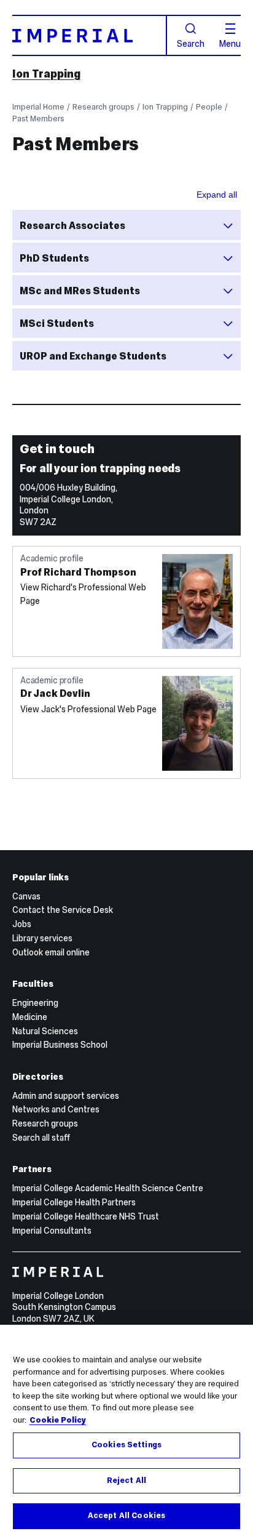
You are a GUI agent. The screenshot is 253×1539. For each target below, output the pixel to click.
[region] (126, 1432)
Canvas (26, 896)
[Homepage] (89, 35)
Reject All (126, 1480)
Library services (42, 938)
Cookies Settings (126, 1445)
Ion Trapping (46, 73)
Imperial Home (38, 106)
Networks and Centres (55, 1109)
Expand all (217, 194)
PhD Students (54, 258)
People (209, 106)
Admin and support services (65, 1095)
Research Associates (72, 225)
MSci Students (57, 323)
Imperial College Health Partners (74, 1202)
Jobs (21, 924)
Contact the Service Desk (62, 909)
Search (190, 43)
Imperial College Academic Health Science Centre (107, 1188)
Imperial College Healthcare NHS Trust (85, 1216)
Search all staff (41, 1137)
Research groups (103, 106)
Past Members (38, 118)
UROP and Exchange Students (93, 356)
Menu (230, 43)
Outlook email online (51, 952)
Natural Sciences (45, 1031)
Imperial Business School (59, 1044)
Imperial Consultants (51, 1230)
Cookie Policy (57, 1420)
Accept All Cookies (126, 1516)
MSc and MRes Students (80, 290)
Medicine (29, 1017)
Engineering (35, 1002)
